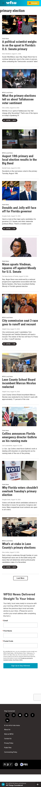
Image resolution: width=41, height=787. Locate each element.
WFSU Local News (7, 92)
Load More (20, 578)
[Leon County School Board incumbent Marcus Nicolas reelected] (19, 362)
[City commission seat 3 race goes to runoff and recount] (19, 303)
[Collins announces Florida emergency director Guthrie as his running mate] (19, 416)
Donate (34, 3)
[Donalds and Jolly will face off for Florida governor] (19, 190)
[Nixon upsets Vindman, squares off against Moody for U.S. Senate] (19, 247)
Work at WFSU (8, 734)
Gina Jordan (5, 108)
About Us (7, 729)
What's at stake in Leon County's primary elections (19, 545)
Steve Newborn (6, 54)
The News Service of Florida (10, 276)
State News (5, 38)
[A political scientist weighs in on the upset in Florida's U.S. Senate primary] (19, 24)
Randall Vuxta (6, 168)
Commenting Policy (10, 752)
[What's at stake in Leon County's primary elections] (19, 526)
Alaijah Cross (6, 329)
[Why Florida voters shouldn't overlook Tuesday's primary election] (19, 470)
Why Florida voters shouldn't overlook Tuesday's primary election (20, 491)
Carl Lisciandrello (7, 445)
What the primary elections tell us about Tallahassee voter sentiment (19, 99)
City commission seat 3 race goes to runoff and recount (20, 322)
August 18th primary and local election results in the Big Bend (19, 159)
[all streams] (38, 784)
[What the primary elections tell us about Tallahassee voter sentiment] (19, 78)
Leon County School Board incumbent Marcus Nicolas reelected (19, 383)
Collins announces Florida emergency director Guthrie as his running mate (19, 437)
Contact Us (7, 738)
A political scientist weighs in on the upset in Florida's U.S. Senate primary (19, 45)
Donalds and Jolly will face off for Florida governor (19, 209)
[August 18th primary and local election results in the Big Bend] (19, 139)
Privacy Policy (8, 743)
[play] (3, 784)
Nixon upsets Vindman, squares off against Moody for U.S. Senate (19, 267)
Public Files (7, 747)
